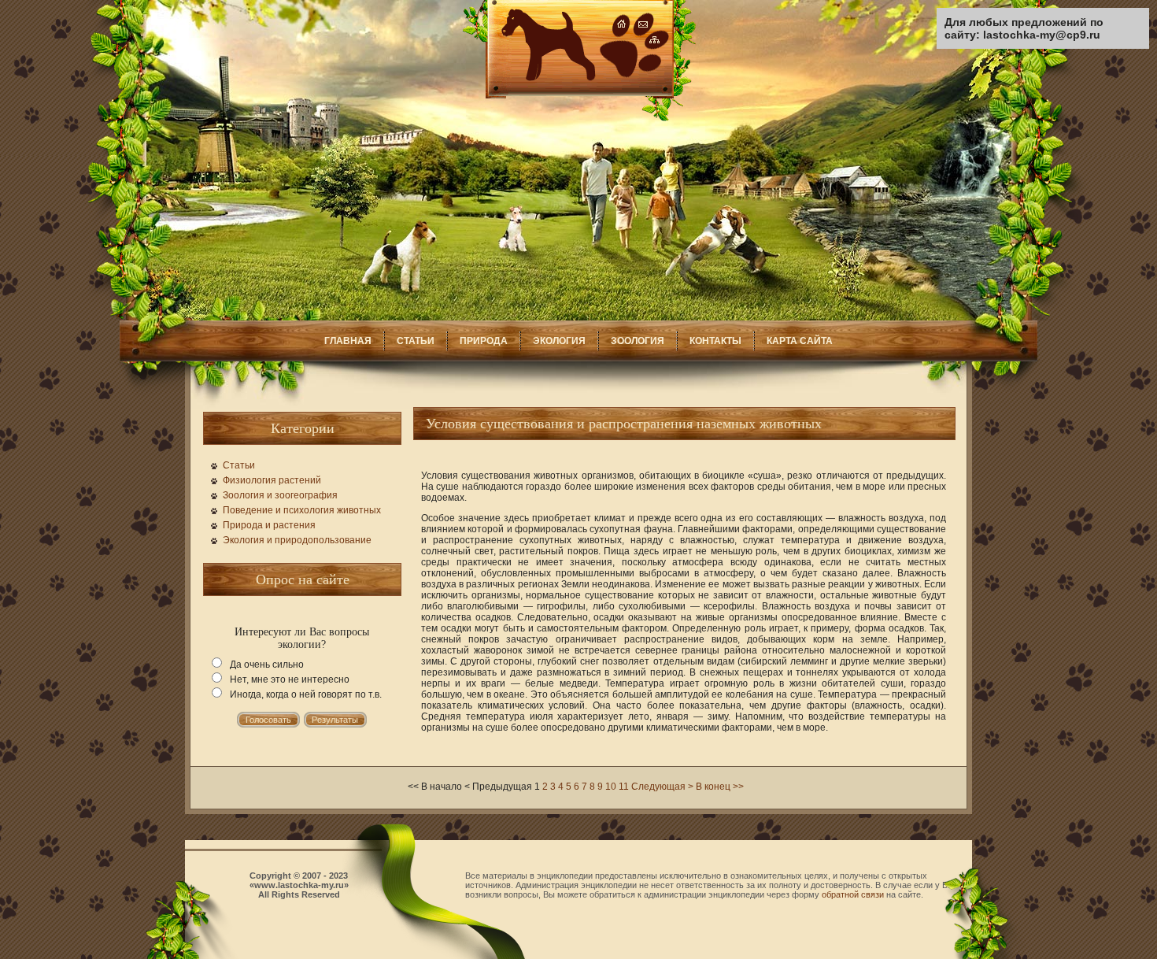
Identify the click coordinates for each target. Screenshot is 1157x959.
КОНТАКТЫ (715, 340)
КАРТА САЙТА (800, 340)
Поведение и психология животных (302, 510)
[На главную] (579, 118)
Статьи (239, 465)
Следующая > (662, 786)
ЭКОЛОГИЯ (559, 340)
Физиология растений (272, 480)
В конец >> (720, 786)
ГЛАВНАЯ (347, 340)
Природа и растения (269, 525)
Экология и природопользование (297, 540)
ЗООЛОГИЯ (637, 340)
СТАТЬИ (415, 340)
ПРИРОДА (484, 340)
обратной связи (853, 894)
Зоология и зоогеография (280, 495)
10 (610, 786)
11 (624, 786)
